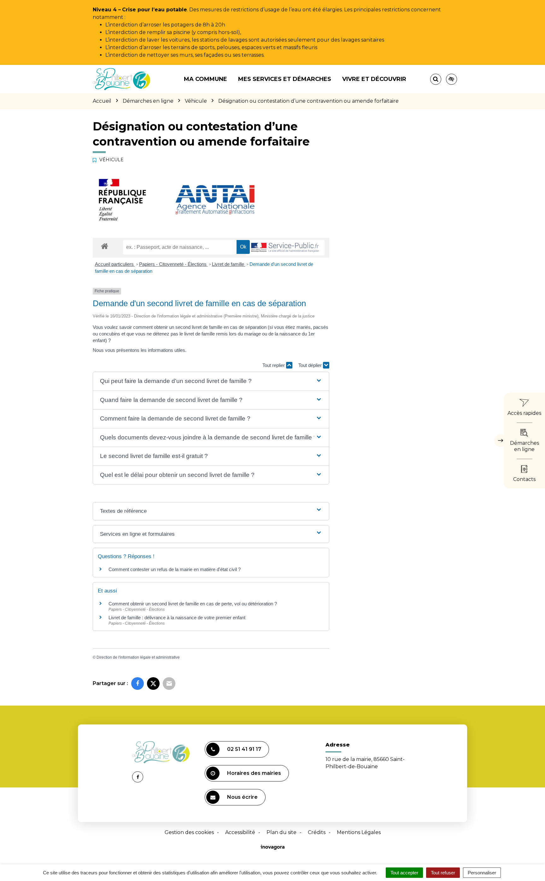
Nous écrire (242, 797)
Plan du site (281, 832)
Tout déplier (310, 365)
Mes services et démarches (284, 79)
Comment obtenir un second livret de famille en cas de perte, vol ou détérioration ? (192, 603)
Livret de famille (228, 264)
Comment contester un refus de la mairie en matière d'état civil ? (174, 569)
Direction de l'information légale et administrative (138, 657)
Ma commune (205, 79)
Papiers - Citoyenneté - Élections (173, 264)
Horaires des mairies (254, 773)
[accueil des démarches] (104, 246)
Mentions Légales (359, 832)
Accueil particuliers (115, 264)
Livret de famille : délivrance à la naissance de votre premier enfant (176, 617)
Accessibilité (240, 832)
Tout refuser (443, 872)
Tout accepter (404, 872)
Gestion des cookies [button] (189, 832)
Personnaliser (482, 872)
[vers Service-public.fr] (285, 247)
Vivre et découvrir (374, 79)
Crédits (316, 832)
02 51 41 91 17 (244, 749)
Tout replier (274, 365)
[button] (210, 381)
